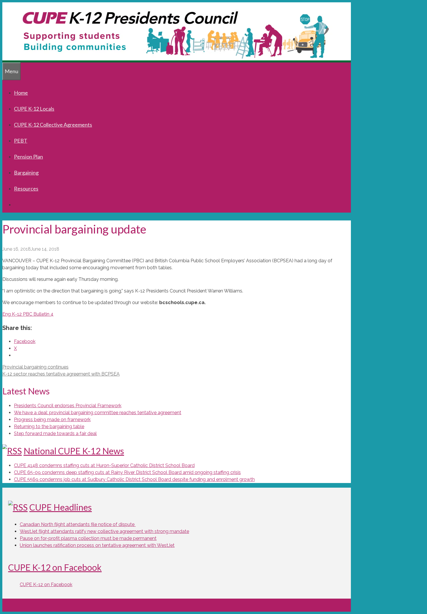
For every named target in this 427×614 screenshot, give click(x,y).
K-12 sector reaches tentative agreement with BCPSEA (61, 374)
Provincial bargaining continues (35, 367)
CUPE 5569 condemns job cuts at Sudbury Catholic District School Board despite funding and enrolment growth (134, 479)
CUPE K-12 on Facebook (55, 567)
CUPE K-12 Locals (34, 108)
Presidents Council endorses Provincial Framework (67, 405)
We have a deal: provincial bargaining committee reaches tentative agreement (97, 412)
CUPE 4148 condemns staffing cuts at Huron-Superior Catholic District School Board (104, 465)
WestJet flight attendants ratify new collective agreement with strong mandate (104, 531)
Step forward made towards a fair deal (55, 433)
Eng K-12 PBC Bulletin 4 (27, 314)
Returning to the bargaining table (49, 426)
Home (21, 92)
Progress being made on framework (52, 419)
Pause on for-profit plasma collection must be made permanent (88, 538)
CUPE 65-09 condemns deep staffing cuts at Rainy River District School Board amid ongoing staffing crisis (127, 472)
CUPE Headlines (60, 507)
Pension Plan (28, 156)
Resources (26, 188)
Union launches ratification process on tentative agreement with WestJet (97, 545)
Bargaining (26, 172)
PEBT (20, 140)
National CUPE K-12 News (74, 451)
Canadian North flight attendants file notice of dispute (78, 524)
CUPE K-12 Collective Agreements (53, 124)
